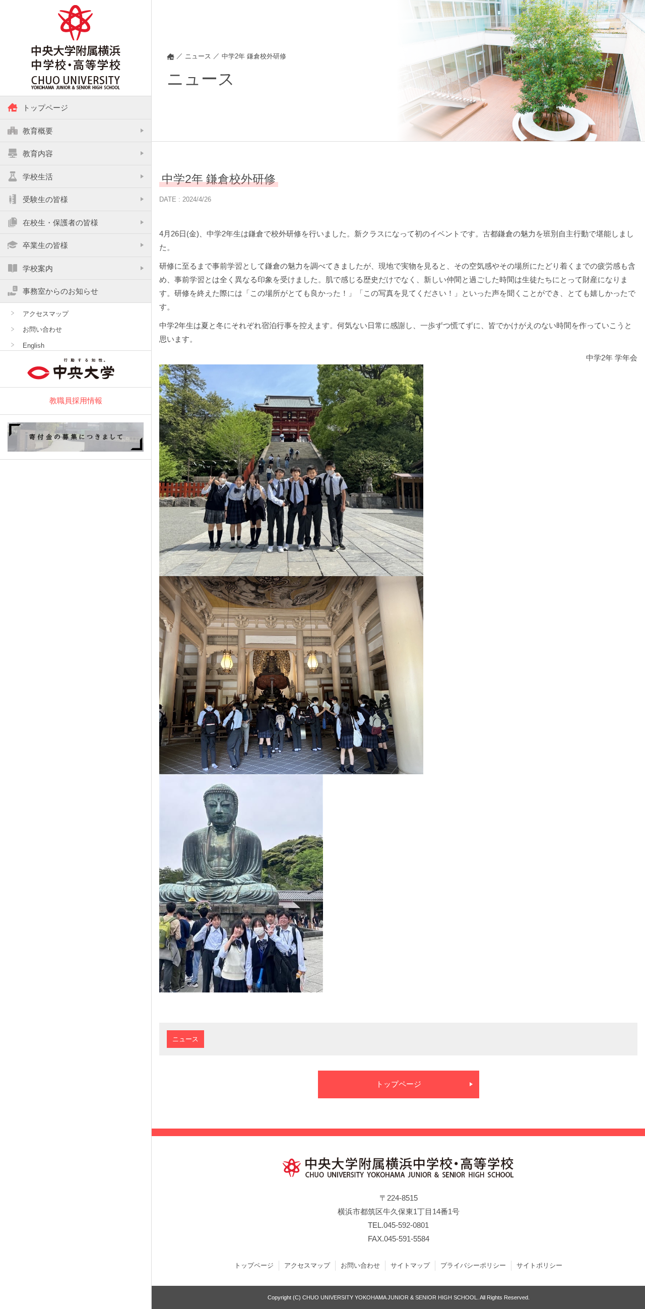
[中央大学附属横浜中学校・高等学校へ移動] (170, 56)
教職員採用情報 (75, 400)
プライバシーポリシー (473, 1265)
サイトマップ (410, 1265)
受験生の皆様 (45, 199)
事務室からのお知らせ (60, 291)
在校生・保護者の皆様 (60, 222)
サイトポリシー (539, 1265)
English (33, 345)
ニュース (185, 1039)
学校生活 (38, 176)
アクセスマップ (46, 314)
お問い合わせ (42, 329)
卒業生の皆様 (45, 245)
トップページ (45, 107)
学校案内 (38, 268)
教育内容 (38, 153)
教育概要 (38, 131)
